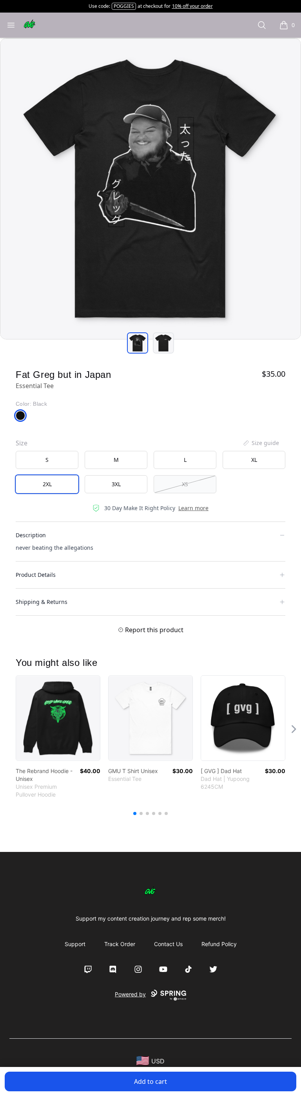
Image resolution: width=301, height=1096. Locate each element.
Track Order (119, 944)
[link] (58, 718)
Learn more (193, 508)
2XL (47, 484)
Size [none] (21, 443)
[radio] (47, 460)
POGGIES (124, 6)
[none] (260, 443)
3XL (116, 484)
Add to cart (150, 1081)
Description (31, 535)
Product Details (36, 574)
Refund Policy (219, 944)
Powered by (130, 994)
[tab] (137, 343)
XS (185, 484)
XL (254, 459)
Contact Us (168, 944)
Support (75, 944)
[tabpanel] (150, 188)
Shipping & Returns (41, 601)
